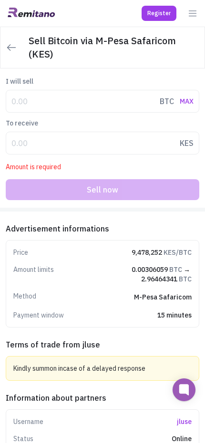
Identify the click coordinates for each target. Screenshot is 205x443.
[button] (159, 13)
